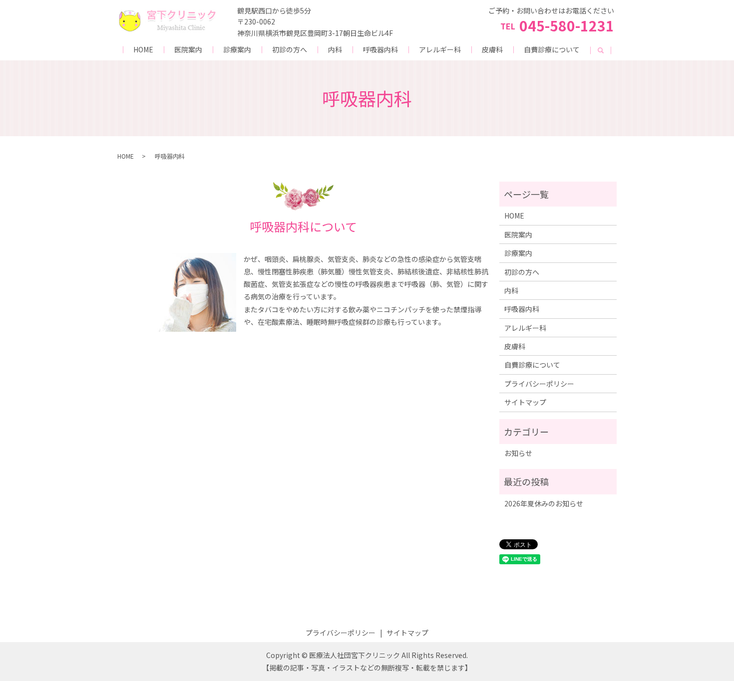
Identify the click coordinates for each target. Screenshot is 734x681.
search (600, 50)
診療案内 (237, 49)
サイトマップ (525, 402)
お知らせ (518, 453)
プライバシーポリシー (539, 384)
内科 (335, 49)
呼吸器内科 (380, 49)
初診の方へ (289, 49)
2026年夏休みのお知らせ (543, 503)
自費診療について (552, 49)
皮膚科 (492, 49)
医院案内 (188, 49)
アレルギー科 (440, 49)
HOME (143, 49)
